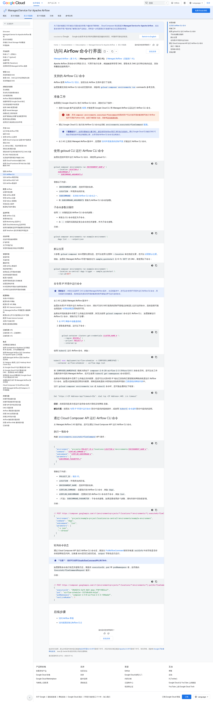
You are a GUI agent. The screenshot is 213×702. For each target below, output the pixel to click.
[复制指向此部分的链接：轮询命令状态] (71, 545)
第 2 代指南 (28, 16)
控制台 (176, 3)
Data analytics (81, 45)
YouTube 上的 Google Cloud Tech (181, 687)
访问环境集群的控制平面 (112, 141)
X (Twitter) (173, 679)
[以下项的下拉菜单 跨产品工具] (59, 3)
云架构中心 (129, 683)
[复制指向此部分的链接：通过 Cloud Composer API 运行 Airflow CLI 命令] (120, 418)
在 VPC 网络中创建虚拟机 (70, 321)
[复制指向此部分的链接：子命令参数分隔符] (76, 207)
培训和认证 (129, 687)
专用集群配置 (68, 308)
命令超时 (128, 409)
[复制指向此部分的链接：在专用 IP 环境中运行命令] (84, 283)
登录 (208, 3)
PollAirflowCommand (115, 550)
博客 (170, 671)
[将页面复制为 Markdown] (112, 51)
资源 (59, 16)
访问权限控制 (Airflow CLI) (70, 622)
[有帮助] (153, 45)
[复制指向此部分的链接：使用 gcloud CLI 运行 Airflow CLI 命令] (106, 151)
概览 (4, 16)
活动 (170, 675)
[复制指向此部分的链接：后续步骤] (68, 612)
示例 (51, 16)
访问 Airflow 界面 (66, 618)
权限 (84, 108)
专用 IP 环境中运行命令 (80, 409)
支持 (82, 675)
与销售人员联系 (42, 683)
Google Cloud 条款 (75, 697)
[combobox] (156, 3)
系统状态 (83, 683)
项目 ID (76, 476)
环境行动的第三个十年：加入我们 (97, 697)
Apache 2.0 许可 (125, 649)
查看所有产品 (41, 671)
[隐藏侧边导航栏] (29, 697)
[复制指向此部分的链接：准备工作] (68, 96)
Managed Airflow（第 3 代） (66, 58)
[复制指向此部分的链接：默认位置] (66, 249)
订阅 (186, 697)
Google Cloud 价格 (43, 675)
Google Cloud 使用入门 (133, 675)
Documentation (66, 45)
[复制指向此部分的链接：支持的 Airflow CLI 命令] (87, 76)
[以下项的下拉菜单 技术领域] (43, 3)
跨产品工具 (52, 3)
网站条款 (62, 697)
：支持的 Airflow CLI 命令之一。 (79, 196)
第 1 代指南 (41, 16)
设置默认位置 (151, 254)
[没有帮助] (157, 45)
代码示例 (128, 679)
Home (56, 45)
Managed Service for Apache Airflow (29, 10)
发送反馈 (152, 51)
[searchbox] (16, 24)
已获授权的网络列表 (134, 381)
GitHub (127, 671)
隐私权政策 (52, 697)
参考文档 (69, 16)
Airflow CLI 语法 (72, 82)
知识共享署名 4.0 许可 (87, 649)
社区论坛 (83, 671)
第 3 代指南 (15, 16)
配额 (146, 124)
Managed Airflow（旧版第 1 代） (121, 58)
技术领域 (36, 3)
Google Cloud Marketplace (46, 679)
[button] (16, 137)
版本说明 (83, 679)
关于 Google (40, 697)
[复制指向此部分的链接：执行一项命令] (71, 431)
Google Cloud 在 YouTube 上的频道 (182, 683)
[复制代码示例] (156, 164)
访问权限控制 (112, 118)
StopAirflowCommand (87, 560)
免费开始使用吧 (201, 10)
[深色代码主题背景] (152, 164)
